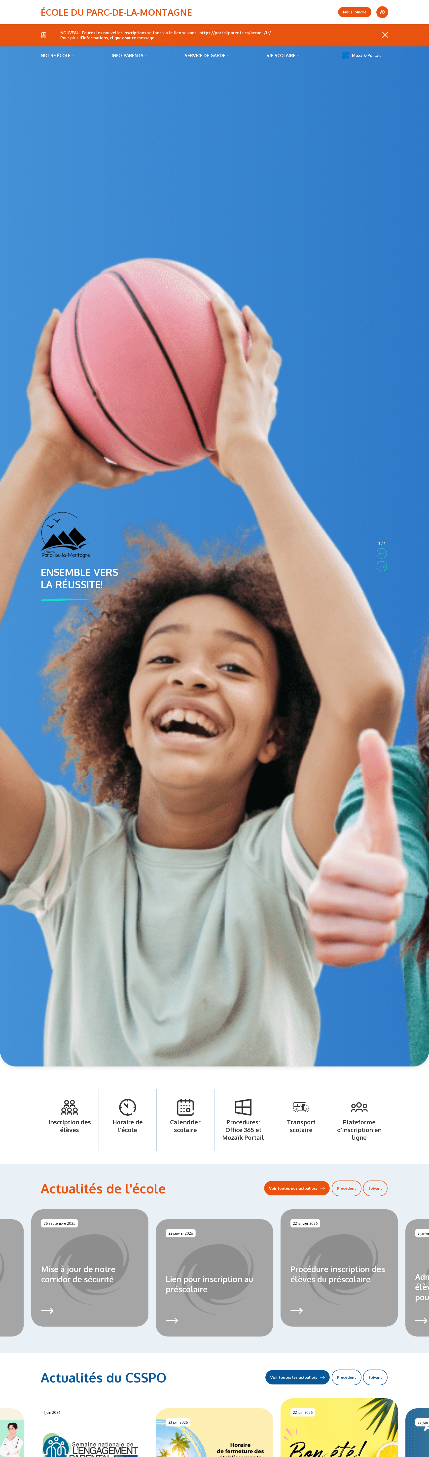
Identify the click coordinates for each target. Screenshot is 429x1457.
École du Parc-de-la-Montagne (116, 12)
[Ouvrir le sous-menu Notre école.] (73, 55)
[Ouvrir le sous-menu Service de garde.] (228, 55)
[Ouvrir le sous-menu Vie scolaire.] (298, 55)
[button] (382, 553)
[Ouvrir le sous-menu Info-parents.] (146, 55)
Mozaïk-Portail (366, 55)
